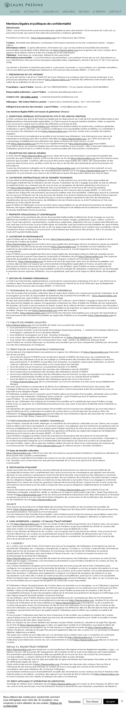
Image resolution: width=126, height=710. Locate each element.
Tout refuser (92, 701)
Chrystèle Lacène (29, 97)
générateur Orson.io (59, 111)
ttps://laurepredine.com (81, 143)
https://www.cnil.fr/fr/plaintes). (44, 416)
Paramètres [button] (74, 701)
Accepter (110, 701)
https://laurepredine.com (43, 38)
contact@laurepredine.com (73, 106)
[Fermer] (122, 701)
